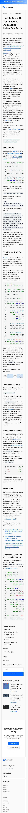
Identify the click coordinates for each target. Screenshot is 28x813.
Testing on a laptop (9, 634)
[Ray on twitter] (4, 776)
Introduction (7, 629)
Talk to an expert (13, 748)
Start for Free (13, 744)
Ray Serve (6, 258)
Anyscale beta (17, 440)
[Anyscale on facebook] (7, 769)
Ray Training (6, 809)
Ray (11, 88)
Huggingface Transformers (14, 153)
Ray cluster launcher (17, 445)
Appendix (8, 120)
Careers (5, 789)
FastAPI (5, 53)
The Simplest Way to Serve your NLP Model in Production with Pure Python (14, 531)
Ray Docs (5, 811)
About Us (5, 785)
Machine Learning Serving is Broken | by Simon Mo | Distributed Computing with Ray (14, 538)
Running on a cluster (9, 637)
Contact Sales (6, 791)
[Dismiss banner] (25, 2)
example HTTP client (11, 568)
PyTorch (9, 129)
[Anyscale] (8, 760)
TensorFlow (16, 129)
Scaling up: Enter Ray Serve (11, 632)
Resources (6, 801)
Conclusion (7, 640)
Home (5, 13)
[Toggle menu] (23, 7)
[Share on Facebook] (4, 652)
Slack (14, 519)
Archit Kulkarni (8, 33)
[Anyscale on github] (12, 769)
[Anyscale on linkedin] (4, 769)
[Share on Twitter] (8, 652)
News (4, 787)
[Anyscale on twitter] (9, 769)
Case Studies (6, 803)
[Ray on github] (7, 776)
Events (5, 807)
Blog (11, 13)
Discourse (8, 519)
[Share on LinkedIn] (12, 652)
